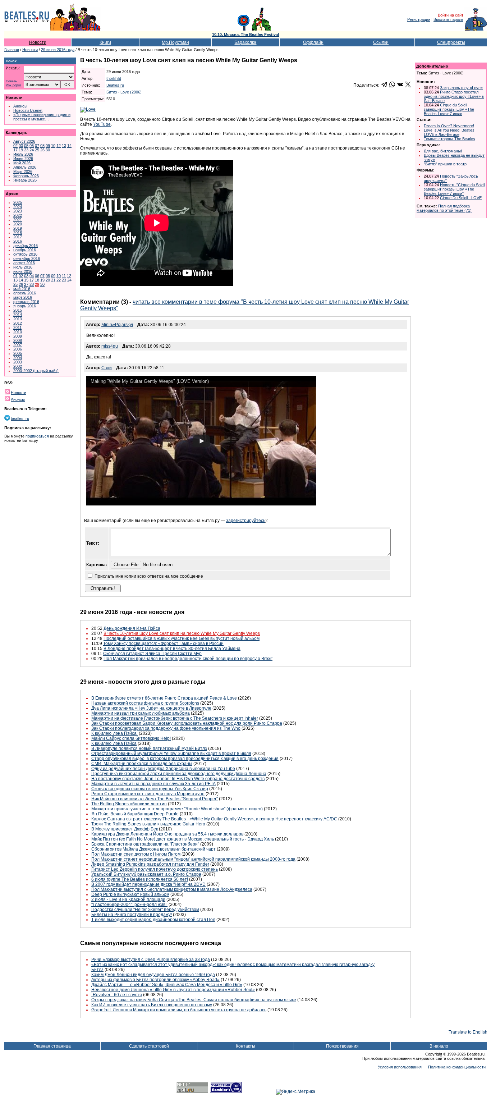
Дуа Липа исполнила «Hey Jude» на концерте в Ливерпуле (151, 708)
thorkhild (113, 78)
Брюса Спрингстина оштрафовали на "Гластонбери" (145, 844)
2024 (17, 207)
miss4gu (109, 346)
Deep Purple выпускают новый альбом (130, 894)
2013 (17, 319)
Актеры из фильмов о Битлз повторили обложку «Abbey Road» (155, 979)
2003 (17, 362)
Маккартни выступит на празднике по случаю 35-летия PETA (153, 783)
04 (31, 276)
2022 (17, 215)
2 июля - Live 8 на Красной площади (128, 899)
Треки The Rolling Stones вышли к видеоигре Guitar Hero (148, 823)
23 (26, 150)
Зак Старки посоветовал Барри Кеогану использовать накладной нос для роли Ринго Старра (186, 723)
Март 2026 (22, 171)
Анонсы (20, 106)
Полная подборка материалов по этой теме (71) (444, 208)
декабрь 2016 (25, 245)
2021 (17, 219)
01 (15, 276)
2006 (17, 349)
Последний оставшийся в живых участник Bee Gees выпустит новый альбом (182, 638)
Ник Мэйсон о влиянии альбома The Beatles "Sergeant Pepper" (154, 798)
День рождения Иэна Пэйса (132, 628)
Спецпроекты (451, 42)
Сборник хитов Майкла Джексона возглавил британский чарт (153, 849)
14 (69, 145)
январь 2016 (24, 306)
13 (64, 145)
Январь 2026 (25, 180)
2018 (17, 232)
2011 (17, 327)
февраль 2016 (26, 301)
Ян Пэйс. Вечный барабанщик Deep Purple (135, 813)
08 (42, 145)
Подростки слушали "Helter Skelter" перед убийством (145, 909)
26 (42, 150)
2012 (17, 323)
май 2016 (21, 289)
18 (37, 280)
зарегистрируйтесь (245, 520)
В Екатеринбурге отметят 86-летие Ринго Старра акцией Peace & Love (164, 698)
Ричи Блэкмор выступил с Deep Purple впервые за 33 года (150, 959)
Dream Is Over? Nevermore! (449, 126)
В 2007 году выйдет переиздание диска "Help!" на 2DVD (148, 884)
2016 (17, 241)
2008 (17, 340)
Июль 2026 (23, 154)
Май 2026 (22, 163)
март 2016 (22, 297)
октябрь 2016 (25, 254)
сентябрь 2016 (26, 258)
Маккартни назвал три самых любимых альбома (140, 713)
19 (21, 150)
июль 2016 (22, 267)
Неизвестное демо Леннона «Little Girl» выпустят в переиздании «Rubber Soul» (173, 989)
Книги (105, 42)
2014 (17, 314)
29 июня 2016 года (57, 49)
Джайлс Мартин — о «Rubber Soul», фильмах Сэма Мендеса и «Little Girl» (166, 984)
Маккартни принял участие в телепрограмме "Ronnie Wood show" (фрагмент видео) (177, 808)
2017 (17, 237)
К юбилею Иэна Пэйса (114, 733)
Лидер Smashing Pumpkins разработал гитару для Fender (150, 864)
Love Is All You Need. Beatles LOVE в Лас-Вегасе (449, 132)
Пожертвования (342, 1046)
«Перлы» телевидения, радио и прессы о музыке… (41, 117)
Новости (37, 42)
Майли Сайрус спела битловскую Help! (131, 738)
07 (37, 145)
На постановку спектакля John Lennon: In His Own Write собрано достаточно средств (178, 778)
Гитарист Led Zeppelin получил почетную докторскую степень (154, 869)
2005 (17, 353)
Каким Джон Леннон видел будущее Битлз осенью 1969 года (153, 974)
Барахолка (245, 42)
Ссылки (381, 42)
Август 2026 (24, 141)
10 (53, 145)
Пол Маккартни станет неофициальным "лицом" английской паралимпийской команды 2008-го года (193, 859)
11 (64, 276)
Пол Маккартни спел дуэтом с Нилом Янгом (135, 854)
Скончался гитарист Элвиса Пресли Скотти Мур (152, 653)
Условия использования (400, 1067)
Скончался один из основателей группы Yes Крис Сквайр (149, 788)
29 (37, 284)
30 (48, 150)
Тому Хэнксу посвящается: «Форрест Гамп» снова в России (163, 643)
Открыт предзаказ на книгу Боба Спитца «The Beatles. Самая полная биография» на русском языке (193, 999)
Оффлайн (313, 42)
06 (31, 145)
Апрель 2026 (24, 167)
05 (26, 145)
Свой (106, 367)
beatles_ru (20, 418)
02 (15, 145)
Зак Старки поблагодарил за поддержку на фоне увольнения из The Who (165, 728)
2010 (17, 332)
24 (31, 150)
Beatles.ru (115, 85)
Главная (11, 49)
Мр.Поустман (175, 42)
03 (21, 145)
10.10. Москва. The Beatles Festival (245, 34)
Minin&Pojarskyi (117, 324)
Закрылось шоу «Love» (461, 88)
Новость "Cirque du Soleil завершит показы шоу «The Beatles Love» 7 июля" (454, 189)
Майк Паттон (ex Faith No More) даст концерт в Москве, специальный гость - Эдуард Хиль (182, 839)
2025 (17, 202)
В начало (439, 1046)
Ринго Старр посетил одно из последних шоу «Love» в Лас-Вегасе (454, 96)
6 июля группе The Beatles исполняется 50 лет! (139, 879)
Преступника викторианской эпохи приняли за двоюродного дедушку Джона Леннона (178, 773)
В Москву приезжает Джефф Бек (124, 829)
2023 (17, 211)
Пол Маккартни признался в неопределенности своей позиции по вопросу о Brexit (188, 658)
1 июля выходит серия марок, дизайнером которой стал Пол (153, 919)
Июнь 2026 (23, 158)
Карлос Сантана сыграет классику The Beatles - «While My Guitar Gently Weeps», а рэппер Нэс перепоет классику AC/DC (214, 818)
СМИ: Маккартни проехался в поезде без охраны (141, 763)
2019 (17, 228)
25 (37, 150)
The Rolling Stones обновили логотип (129, 803)
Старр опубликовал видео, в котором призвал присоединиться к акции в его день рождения (185, 758)
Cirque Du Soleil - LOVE (461, 198)
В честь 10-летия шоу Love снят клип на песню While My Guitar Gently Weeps (182, 633)
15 (26, 280)
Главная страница (52, 1046)
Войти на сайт (450, 15)
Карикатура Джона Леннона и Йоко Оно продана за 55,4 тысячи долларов (167, 834)
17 (15, 150)
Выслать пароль (448, 19)
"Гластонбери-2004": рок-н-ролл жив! (129, 904)
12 (58, 145)
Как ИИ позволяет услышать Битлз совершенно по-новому (151, 1004)
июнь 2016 (22, 271)
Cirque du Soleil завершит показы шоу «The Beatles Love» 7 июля (449, 109)
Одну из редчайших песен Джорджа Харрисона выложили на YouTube (163, 768)
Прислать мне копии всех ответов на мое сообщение (149, 576)
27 (26, 284)
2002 (17, 366)
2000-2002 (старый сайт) (36, 370)
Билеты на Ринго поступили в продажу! (131, 914)
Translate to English (468, 1032)
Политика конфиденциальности (457, 1067)
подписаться (37, 436)
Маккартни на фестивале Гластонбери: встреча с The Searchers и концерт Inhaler (174, 718)
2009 (17, 336)
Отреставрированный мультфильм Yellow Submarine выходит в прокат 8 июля (171, 753)
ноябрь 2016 (24, 250)
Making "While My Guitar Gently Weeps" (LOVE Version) (150, 381)
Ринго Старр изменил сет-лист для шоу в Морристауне (148, 793)
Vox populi (13, 85)
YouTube (102, 124)
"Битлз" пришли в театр (445, 164)
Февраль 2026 (26, 176)
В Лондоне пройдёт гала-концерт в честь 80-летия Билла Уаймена (172, 648)
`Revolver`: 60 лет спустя (116, 994)
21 (53, 280)
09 (48, 145)
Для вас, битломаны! (443, 151)
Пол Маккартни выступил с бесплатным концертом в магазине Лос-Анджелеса (171, 889)
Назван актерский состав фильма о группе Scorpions (145, 703)
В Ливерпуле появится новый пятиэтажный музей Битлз (149, 748)
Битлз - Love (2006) (124, 92)
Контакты (245, 1046)
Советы (11, 81)
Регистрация (418, 19)
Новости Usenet (27, 110)
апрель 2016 (24, 293)
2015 (17, 310)
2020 (17, 224)
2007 (17, 345)
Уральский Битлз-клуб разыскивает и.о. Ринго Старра (146, 874)
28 (31, 284)
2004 (17, 358)
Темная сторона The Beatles (449, 139)
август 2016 (24, 263)
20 (48, 280)
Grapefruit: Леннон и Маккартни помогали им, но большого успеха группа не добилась (178, 1009)
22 (58, 280)
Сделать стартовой (149, 1046)
